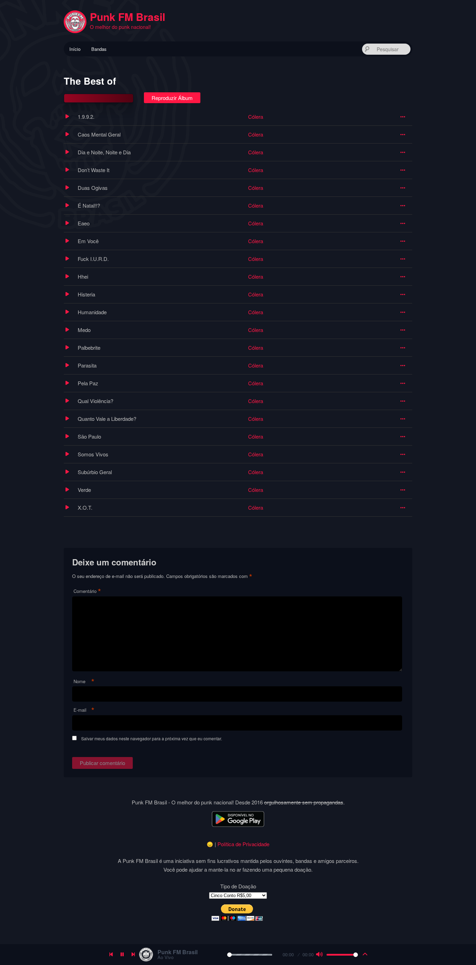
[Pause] (122, 954)
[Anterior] (111, 954)
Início (74, 49)
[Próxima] (133, 954)
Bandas (99, 49)
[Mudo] (319, 954)
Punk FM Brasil (127, 16)
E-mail (84, 710)
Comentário (87, 591)
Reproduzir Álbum (172, 97)
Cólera (255, 116)
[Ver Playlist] (365, 954)
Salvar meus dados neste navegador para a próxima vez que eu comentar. (151, 738)
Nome (84, 682)
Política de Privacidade (243, 844)
